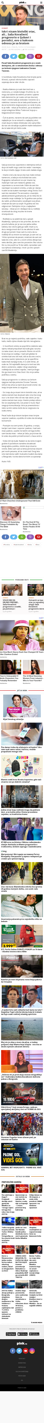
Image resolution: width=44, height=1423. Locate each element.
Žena (37, 544)
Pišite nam (22, 1376)
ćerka (30, 544)
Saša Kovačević (19, 544)
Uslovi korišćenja (22, 1371)
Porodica (6, 544)
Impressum (22, 1367)
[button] (2, 594)
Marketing (22, 1363)
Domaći (5, 28)
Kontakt (22, 1359)
